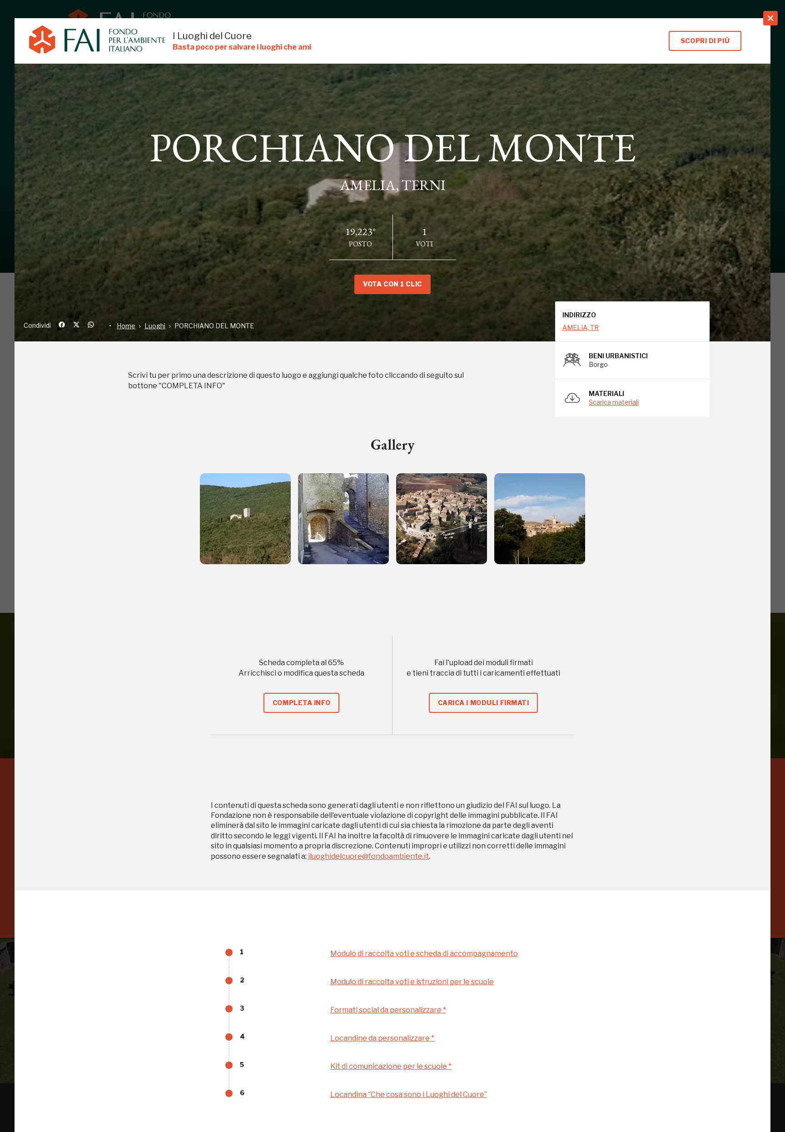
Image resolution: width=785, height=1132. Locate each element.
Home (126, 326)
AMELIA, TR (580, 327)
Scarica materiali (614, 402)
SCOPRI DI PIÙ (705, 41)
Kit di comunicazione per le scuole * (391, 1066)
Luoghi (154, 326)
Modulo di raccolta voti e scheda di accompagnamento (424, 953)
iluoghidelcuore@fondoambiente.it (368, 856)
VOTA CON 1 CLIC (392, 284)
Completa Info (301, 702)
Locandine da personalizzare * (382, 1038)
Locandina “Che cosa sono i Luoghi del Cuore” (408, 1094)
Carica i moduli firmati (483, 702)
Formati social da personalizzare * (388, 1010)
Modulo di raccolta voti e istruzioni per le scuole (412, 981)
